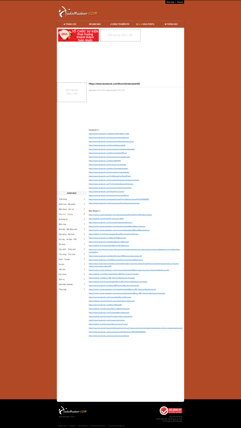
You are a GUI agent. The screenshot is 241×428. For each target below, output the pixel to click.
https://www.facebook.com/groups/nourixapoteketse (109, 172)
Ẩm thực (62, 244)
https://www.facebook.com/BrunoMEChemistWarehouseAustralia (114, 286)
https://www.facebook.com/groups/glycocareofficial (109, 195)
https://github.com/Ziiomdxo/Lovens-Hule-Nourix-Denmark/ (112, 301)
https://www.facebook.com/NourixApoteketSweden (108, 169)
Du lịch (61, 264)
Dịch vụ (62, 279)
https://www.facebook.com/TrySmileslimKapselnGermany (111, 184)
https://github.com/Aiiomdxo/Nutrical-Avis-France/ (108, 324)
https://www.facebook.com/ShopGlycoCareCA (106, 192)
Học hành (62, 274)
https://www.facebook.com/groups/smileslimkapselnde (110, 188)
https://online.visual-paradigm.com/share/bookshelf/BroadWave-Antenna (117, 226)
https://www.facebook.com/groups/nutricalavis (107, 320)
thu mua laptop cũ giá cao (98, 426)
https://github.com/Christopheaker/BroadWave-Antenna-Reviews (113, 234)
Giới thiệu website (66, 284)
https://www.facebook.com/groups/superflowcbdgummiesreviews (114, 203)
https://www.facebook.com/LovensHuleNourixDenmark (110, 297)
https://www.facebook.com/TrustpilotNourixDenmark (109, 313)
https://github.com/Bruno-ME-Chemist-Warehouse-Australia (112, 278)
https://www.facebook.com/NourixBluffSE (105, 161)
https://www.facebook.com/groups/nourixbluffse (107, 165)
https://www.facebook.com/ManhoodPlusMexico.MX (109, 134)
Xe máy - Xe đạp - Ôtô (68, 239)
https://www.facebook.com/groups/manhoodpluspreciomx (111, 141)
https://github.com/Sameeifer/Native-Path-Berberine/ (109, 246)
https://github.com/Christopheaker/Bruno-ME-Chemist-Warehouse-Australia (118, 282)
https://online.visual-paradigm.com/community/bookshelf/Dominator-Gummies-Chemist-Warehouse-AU (129, 270)
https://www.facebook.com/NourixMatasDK (105, 305)
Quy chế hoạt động (175, 416)
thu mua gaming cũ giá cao (116, 426)
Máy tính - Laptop (66, 214)
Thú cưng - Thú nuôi (67, 254)
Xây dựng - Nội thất (66, 234)
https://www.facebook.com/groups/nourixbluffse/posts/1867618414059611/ (117, 332)
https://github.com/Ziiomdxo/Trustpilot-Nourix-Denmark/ (110, 316)
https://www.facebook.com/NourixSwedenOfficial (108, 153)
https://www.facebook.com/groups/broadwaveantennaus (110, 223)
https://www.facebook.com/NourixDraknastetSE (107, 145)
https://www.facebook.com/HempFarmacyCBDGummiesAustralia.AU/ (115, 256)
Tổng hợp (62, 289)
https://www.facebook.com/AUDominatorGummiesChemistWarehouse (116, 260)
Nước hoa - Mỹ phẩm (67, 204)
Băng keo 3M (62, 426)
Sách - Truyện (64, 259)
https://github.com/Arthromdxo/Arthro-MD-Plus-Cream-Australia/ (114, 274)
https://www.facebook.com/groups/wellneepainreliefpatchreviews (114, 180)
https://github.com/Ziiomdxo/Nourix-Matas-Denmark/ (109, 309)
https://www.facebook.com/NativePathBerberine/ (107, 238)
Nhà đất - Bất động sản (68, 229)
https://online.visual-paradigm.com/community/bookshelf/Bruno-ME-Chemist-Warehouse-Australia (127, 293)
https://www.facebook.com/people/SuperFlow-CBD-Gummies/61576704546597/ (119, 199)
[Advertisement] (147, 12)
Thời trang (63, 199)
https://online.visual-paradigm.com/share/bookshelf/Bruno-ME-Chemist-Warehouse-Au (122, 289)
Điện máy (62, 224)
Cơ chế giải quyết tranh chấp (172, 421)
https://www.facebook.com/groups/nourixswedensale (109, 157)
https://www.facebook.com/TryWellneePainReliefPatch (110, 176)
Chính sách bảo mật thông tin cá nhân (169, 419)
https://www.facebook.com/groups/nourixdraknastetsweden (112, 149)
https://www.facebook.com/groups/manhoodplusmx (109, 138)
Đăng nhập (170, 2)
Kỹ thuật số (63, 219)
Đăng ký (180, 2)
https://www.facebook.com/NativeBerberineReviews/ (109, 242)
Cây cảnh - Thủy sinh (67, 249)
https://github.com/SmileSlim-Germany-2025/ (106, 219)
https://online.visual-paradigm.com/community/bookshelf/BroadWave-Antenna (119, 230)
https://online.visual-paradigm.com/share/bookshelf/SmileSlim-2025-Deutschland (120, 215)
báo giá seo (72, 426)
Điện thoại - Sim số (66, 209)
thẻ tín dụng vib (82, 426)
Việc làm (62, 269)
